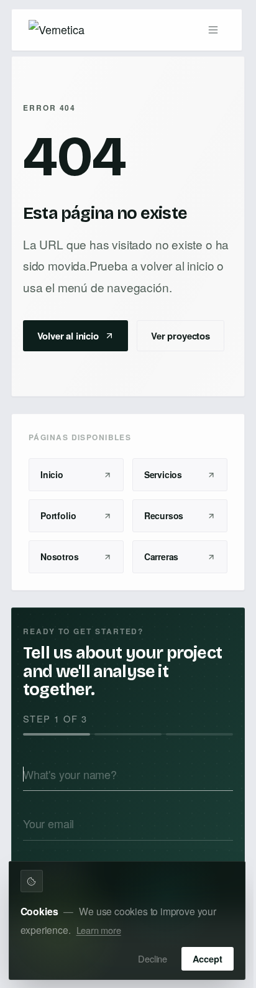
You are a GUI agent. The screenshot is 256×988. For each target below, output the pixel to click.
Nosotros (59, 556)
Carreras (161, 556)
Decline (152, 958)
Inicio (51, 474)
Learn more (98, 929)
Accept (207, 959)
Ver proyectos (180, 336)
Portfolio (58, 515)
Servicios (163, 474)
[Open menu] (213, 30)
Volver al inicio (68, 336)
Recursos (164, 515)
